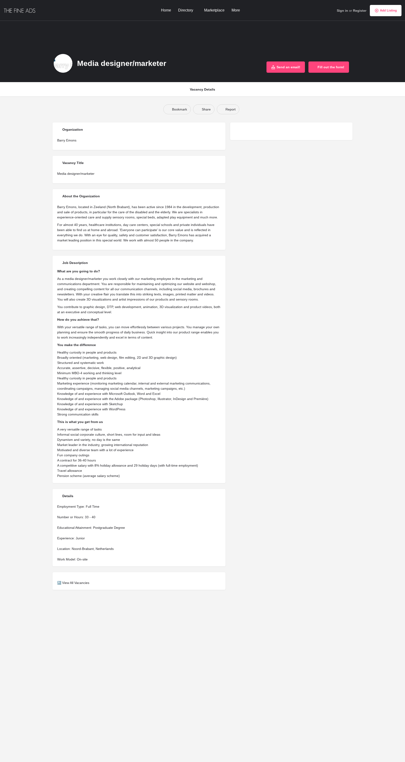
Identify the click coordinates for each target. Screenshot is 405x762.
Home (166, 10)
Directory (185, 10)
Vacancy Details (202, 89)
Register (359, 10)
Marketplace (214, 10)
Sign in (342, 10)
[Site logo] (20, 10)
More (236, 10)
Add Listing (388, 10)
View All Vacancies (75, 583)
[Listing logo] (63, 63)
